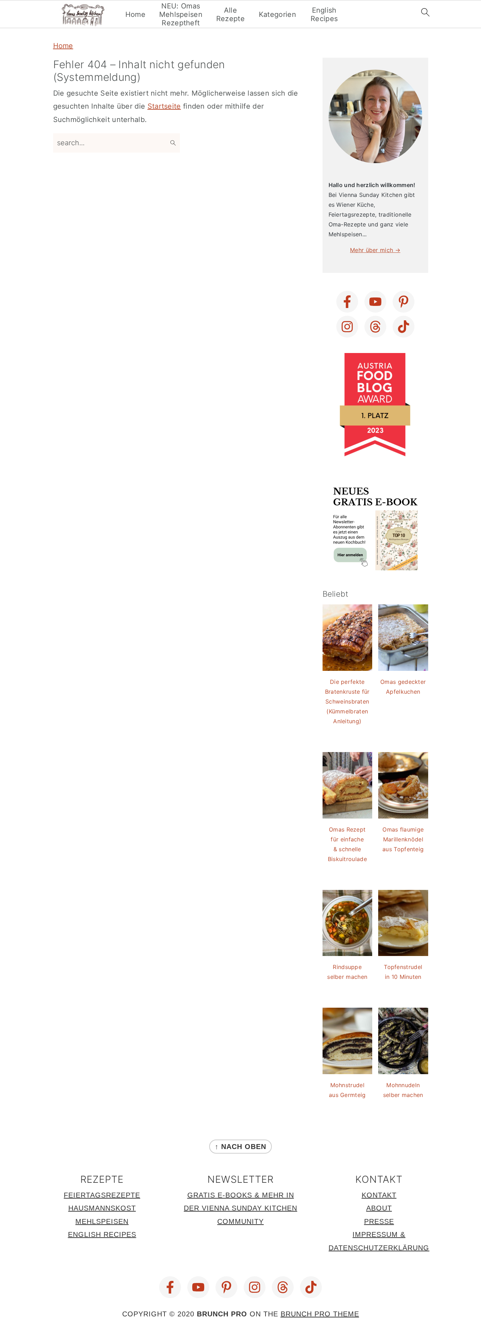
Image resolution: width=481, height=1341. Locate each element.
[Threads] (375, 327)
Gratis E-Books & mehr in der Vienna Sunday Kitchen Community (240, 1208)
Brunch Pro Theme (320, 1314)
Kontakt (379, 1195)
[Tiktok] (403, 327)
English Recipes (324, 14)
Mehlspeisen (102, 1221)
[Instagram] (347, 327)
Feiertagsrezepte (102, 1195)
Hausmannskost (102, 1208)
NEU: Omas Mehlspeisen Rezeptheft (180, 14)
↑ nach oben (240, 1146)
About (379, 1208)
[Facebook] (347, 302)
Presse (379, 1221)
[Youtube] (375, 302)
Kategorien (277, 14)
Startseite (164, 106)
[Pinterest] (403, 302)
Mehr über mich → (375, 250)
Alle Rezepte (230, 14)
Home (135, 14)
